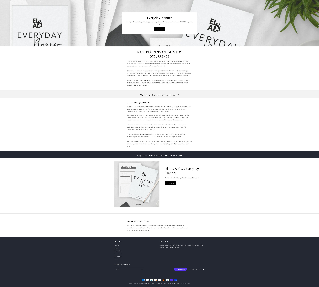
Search (115, 248)
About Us (116, 245)
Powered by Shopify (142, 283)
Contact (116, 259)
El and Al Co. (135, 283)
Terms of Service (118, 254)
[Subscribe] (142, 269)
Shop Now (159, 29)
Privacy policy (159, 283)
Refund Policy (117, 256)
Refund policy (151, 283)
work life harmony (165, 107)
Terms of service (167, 283)
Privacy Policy (117, 251)
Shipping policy (175, 283)
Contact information (185, 283)
